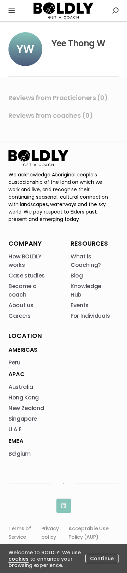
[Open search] (115, 10)
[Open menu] (11, 10)
